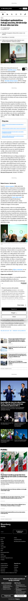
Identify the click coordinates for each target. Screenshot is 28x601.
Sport (2, 550)
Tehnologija (3, 546)
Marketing (3, 570)
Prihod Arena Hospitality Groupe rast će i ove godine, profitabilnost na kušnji (13, 132)
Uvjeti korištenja (4, 563)
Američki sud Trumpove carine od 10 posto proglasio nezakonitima (7, 441)
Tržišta (2, 543)
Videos (15, 537)
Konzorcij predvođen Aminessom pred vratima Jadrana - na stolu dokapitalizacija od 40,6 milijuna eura (17, 340)
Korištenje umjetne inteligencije (7, 572)
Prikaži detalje (20, 305)
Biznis (2, 539)
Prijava (20, 8)
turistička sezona (12, 69)
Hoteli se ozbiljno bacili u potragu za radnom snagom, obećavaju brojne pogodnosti (13, 136)
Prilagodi (13, 312)
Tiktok (15, 572)
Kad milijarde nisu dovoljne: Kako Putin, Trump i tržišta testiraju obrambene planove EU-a (13, 404)
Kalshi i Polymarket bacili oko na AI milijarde (17, 348)
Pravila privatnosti (4, 565)
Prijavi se (18, 599)
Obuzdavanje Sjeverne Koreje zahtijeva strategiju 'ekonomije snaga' (13, 490)
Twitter (15, 569)
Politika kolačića (4, 567)
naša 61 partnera (7, 290)
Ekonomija (3, 537)
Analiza (2, 554)
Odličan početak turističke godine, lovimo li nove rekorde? (14, 128)
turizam (14, 330)
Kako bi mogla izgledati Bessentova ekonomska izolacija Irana (13, 513)
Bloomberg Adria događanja (20, 541)
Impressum (3, 569)
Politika (4, 450)
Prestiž (2, 545)
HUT (11, 330)
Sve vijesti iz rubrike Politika (6, 368)
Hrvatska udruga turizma (11, 80)
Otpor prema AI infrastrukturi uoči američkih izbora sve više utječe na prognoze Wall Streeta (17, 355)
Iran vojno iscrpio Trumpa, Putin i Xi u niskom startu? (7, 423)
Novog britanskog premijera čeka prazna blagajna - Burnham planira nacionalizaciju (20, 424)
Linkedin (16, 570)
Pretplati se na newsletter (19, 532)
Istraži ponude (20, 595)
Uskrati (14, 316)
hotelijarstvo (21, 330)
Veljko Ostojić (5, 330)
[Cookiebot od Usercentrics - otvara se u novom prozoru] (21, 283)
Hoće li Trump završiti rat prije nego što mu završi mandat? (20, 440)
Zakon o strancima (18, 269)
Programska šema (18, 539)
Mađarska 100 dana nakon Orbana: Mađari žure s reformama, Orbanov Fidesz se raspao (13, 505)
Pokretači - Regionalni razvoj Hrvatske (7, 558)
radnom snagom (9, 186)
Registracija (7, 595)
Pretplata (25, 8)
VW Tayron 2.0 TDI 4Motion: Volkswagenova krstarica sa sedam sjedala (17, 362)
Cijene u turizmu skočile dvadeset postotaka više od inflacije (12, 125)
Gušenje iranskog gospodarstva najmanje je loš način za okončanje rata (14, 476)
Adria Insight (3, 556)
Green (2, 548)
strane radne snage (17, 197)
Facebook (16, 565)
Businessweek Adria (5, 552)
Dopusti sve (14, 309)
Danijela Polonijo (6, 27)
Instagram (16, 567)
